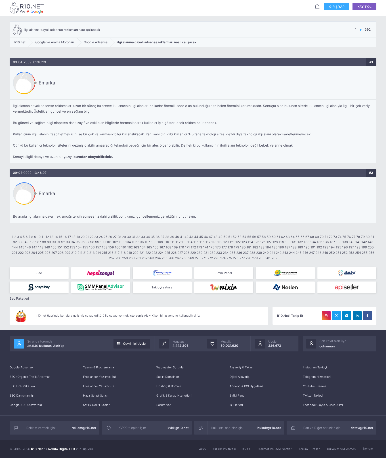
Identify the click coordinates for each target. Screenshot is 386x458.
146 (28, 247)
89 (49, 242)
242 (278, 252)
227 (180, 252)
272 (210, 258)
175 (211, 247)
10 (39, 237)
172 (193, 247)
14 (56, 237)
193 (325, 247)
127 (269, 242)
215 (104, 252)
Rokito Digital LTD (61, 449)
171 (187, 247)
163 (136, 247)
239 (259, 252)
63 (288, 237)
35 (153, 237)
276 (236, 258)
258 (118, 258)
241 (272, 252)
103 (121, 242)
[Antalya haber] (285, 273)
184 (268, 247)
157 (98, 247)
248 (318, 252)
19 (78, 237)
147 (34, 247)
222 (148, 252)
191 (313, 247)
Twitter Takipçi (313, 395)
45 (201, 237)
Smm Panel (224, 273)
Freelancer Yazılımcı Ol (98, 386)
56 (254, 237)
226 (174, 252)
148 (41, 247)
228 (186, 252)
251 (338, 252)
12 (47, 237)
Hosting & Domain (168, 386)
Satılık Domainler (167, 376)
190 (307, 247)
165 (149, 247)
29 (124, 237)
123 (244, 242)
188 (294, 247)
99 (97, 242)
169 (175, 247)
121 (232, 242)
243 (285, 252)
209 (67, 252)
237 (246, 252)
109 (160, 242)
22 (91, 237)
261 (138, 258)
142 (364, 242)
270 (198, 258)
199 (364, 247)
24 (101, 237)
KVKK (246, 449)
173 (199, 247)
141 (358, 242)
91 (58, 242)
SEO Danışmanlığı (22, 395)
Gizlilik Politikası (224, 449)
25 (105, 237)
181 (249, 247)
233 (219, 252)
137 (332, 242)
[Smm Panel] (100, 273)
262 (144, 258)
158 (104, 247)
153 (72, 247)
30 (129, 237)
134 (313, 242)
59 (269, 237)
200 (371, 247)
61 (278, 237)
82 (15, 242)
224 (161, 252)
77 (353, 237)
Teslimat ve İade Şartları (274, 449)
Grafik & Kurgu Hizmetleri (173, 395)
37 (162, 237)
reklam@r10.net (84, 428)
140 (352, 242)
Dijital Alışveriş (240, 376)
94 (73, 242)
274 (223, 258)
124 (250, 242)
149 (47, 247)
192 (319, 247)
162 (130, 247)
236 (239, 252)
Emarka (47, 82)
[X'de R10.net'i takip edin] (336, 315)
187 (287, 247)
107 (147, 242)
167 (162, 247)
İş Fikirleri (236, 405)
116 (202, 242)
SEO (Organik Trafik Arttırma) (30, 376)
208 (61, 252)
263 (151, 258)
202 (21, 252)
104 (128, 242)
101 (109, 242)
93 (68, 242)
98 (92, 242)
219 (129, 252)
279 (255, 258)
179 (236, 247)
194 (332, 247)
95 (78, 242)
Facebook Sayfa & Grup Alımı (323, 405)
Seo (39, 273)
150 (54, 247)
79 (363, 237)
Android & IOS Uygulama (246, 386)
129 (281, 242)
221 (142, 252)
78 (358, 237)
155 (85, 247)
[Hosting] (162, 273)
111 (172, 242)
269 (191, 258)
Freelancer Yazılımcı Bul (99, 376)
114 (190, 242)
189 (300, 247)
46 (206, 237)
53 (239, 237)
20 (83, 237)
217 (117, 252)
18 (74, 237)
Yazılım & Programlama (98, 367)
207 (54, 252)
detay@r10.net (362, 428)
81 (372, 237)
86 (34, 242)
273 (216, 258)
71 (326, 237)
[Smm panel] (100, 287)
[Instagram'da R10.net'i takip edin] (326, 315)
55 (249, 237)
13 (51, 237)
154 (79, 247)
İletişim (368, 449)
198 (358, 247)
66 (302, 237)
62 (283, 237)
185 (274, 247)
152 (66, 247)
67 (307, 237)
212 (85, 252)
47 (211, 237)
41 (182, 237)
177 (224, 247)
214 (98, 252)
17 (69, 237)
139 (345, 242)
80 (368, 237)
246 (305, 252)
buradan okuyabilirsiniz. (93, 157)
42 (186, 237)
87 (39, 242)
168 (168, 247)
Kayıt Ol (364, 6)
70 (322, 237)
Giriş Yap (336, 6)
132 (300, 242)
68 (312, 237)
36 (158, 237)
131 (294, 242)
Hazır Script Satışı (95, 395)
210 (74, 252)
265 (165, 258)
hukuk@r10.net (269, 428)
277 (242, 258)
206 (47, 252)
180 (243, 247)
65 (298, 237)
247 (312, 252)
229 (193, 252)
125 (256, 242)
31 (133, 237)
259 (125, 258)
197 (351, 247)
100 (103, 242)
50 (225, 237)
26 (110, 237)
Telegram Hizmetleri (317, 376)
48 (216, 237)
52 (235, 237)
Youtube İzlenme (314, 386)
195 (338, 247)
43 (191, 237)
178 (230, 247)
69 (317, 237)
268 (184, 258)
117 (208, 242)
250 (332, 252)
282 (274, 258)
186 (281, 247)
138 (339, 242)
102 (115, 242)
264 (158, 258)
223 (154, 252)
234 (226, 252)
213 (92, 252)
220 (135, 252)
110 (166, 242)
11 (43, 237)
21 (87, 237)
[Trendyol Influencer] (223, 287)
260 (132, 258)
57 (259, 237)
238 (252, 252)
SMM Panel (237, 395)
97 (87, 242)
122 (238, 242)
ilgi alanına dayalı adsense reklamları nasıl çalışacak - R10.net (27, 7)
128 (275, 242)
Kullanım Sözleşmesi (341, 449)
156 (92, 247)
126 (263, 242)
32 (138, 237)
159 (111, 247)
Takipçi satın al (162, 287)
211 (80, 252)
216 (110, 252)
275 (229, 258)
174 (205, 247)
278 (248, 258)
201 (14, 252)
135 (319, 242)
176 (218, 247)
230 (200, 252)
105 (134, 242)
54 (244, 237)
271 (204, 258)
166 (156, 247)
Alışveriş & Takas (241, 367)
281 (268, 258)
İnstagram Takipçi (315, 367)
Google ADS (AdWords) (26, 405)
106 (141, 242)
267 (178, 258)
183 (261, 247)
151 (60, 247)
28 (119, 237)
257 (112, 258)
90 (54, 242)
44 (196, 237)
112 (178, 242)
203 (27, 252)
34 (148, 237)
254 (358, 252)
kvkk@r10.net (178, 428)
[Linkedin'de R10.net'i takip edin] (357, 315)
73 (335, 237)
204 (34, 252)
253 (351, 252)
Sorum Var (163, 405)
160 (117, 247)
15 (60, 237)
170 (181, 247)
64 (293, 237)
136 (326, 242)
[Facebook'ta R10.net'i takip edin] (367, 315)
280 (261, 258)
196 (345, 247)
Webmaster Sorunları (170, 367)
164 (143, 247)
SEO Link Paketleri (22, 386)
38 (167, 237)
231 (206, 252)
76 (349, 237)
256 (371, 252)
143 (370, 242)
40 (177, 237)
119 (219, 242)
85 (29, 242)
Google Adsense (21, 367)
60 (274, 237)
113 (184, 242)
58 (264, 237)
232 (212, 252)
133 (306, 242)
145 (21, 247)
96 (83, 242)
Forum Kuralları (309, 449)
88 (44, 242)
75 (344, 237)
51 (230, 237)
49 (220, 237)
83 (20, 242)
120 (226, 242)
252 (345, 252)
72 (330, 237)
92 (63, 242)
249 (325, 252)
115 (196, 242)
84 (25, 242)
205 (41, 252)
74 (340, 237)
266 (171, 258)
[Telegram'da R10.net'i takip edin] (346, 315)
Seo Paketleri (19, 298)
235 (232, 252)
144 (15, 247)
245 (299, 252)
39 (172, 237)
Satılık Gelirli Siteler (96, 405)
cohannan (327, 346)
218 (123, 252)
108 (154, 242)
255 (365, 252)
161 (123, 247)
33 (143, 237)
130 (288, 242)
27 (115, 237)
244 (292, 252)
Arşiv (202, 449)
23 (96, 237)
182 (255, 247)
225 (167, 252)
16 (65, 237)
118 (213, 242)
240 (266, 252)
